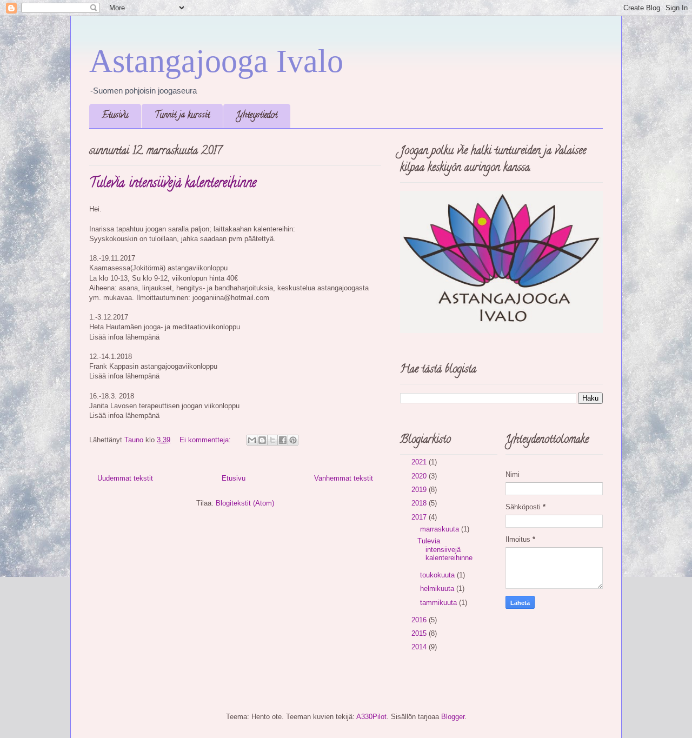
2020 (420, 476)
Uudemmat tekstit (125, 478)
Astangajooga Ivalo (216, 61)
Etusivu (115, 115)
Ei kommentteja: (206, 440)
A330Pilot (371, 717)
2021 (420, 462)
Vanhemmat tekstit (343, 478)
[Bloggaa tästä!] (262, 440)
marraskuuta (440, 529)
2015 (420, 633)
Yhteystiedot (256, 115)
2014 (420, 647)
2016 (420, 620)
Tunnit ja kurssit (182, 115)
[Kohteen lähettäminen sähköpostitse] (252, 440)
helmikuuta (438, 588)
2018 (420, 503)
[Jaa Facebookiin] (282, 440)
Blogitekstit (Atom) (245, 503)
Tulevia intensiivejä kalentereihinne (172, 184)
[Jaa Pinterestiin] (293, 440)
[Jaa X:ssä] (272, 440)
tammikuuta (439, 603)
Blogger (452, 717)
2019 (420, 490)
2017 (420, 517)
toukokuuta (438, 575)
